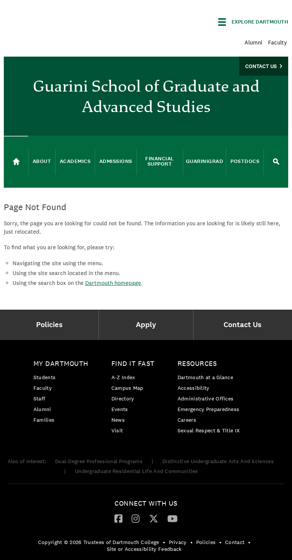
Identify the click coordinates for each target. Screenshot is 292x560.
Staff (39, 398)
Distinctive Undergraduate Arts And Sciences (218, 461)
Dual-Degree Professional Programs (99, 461)
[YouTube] (172, 518)
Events (119, 409)
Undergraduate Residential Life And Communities (136, 471)
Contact (234, 542)
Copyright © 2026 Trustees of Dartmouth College (98, 542)
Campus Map (127, 387)
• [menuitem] (164, 542)
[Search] (276, 161)
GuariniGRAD (205, 161)
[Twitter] (153, 518)
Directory (122, 398)
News (118, 419)
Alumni (253, 42)
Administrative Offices (206, 398)
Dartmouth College (64, 20)
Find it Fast (133, 363)
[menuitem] (51, 325)
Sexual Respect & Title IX (209, 430)
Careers (187, 419)
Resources (197, 363)
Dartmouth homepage (113, 282)
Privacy (178, 542)
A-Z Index (123, 377)
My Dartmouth (61, 363)
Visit (117, 430)
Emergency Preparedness (209, 409)
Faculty (277, 42)
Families (43, 419)
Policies (206, 542)
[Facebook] (118, 518)
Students (44, 377)
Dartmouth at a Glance (205, 377)
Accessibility (193, 387)
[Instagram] (136, 518)
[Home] (16, 162)
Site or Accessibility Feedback (144, 549)
